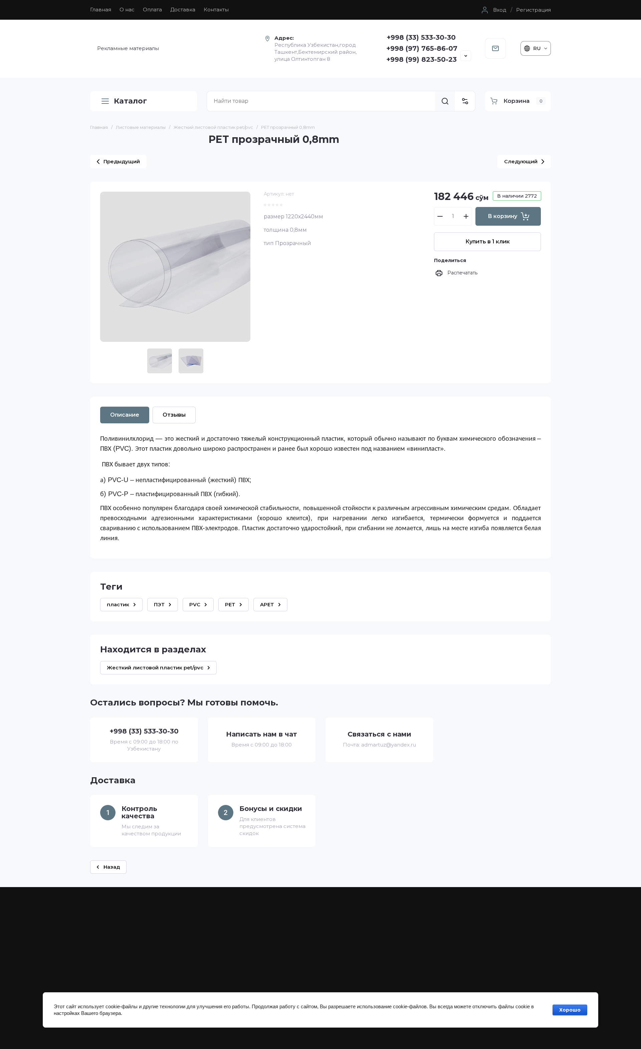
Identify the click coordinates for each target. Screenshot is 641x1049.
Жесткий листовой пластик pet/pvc (213, 127)
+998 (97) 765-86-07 (421, 48)
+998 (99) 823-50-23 (421, 59)
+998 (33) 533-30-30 (421, 37)
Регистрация (533, 10)
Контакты (216, 9)
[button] (493, 10)
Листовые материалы (141, 127)
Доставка (182, 9)
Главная (100, 9)
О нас (127, 9)
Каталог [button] (130, 101)
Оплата (152, 9)
